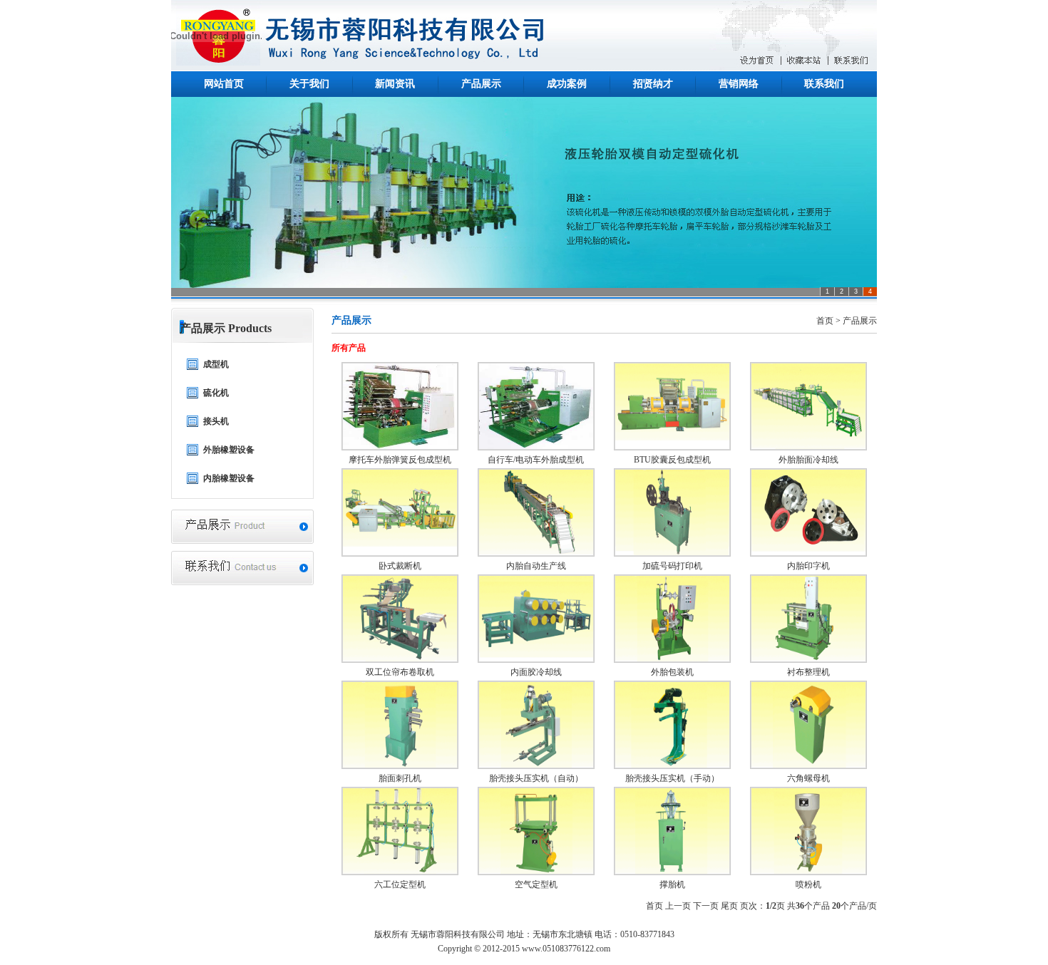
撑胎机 (672, 884)
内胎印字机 (808, 566)
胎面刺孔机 (400, 778)
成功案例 (567, 83)
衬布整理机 (808, 672)
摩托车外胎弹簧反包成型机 (400, 460)
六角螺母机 (808, 778)
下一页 (706, 906)
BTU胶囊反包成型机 (672, 460)
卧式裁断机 (400, 566)
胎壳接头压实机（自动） (536, 778)
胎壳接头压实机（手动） (672, 778)
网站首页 (224, 83)
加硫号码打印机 (672, 566)
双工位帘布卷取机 (400, 672)
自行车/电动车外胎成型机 (536, 460)
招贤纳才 (653, 83)
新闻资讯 (395, 83)
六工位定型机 (400, 884)
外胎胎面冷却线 (808, 460)
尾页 (729, 906)
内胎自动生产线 (536, 566)
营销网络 (739, 83)
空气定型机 (536, 884)
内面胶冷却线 (536, 672)
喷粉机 (808, 884)
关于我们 (309, 83)
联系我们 (824, 83)
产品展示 (481, 83)
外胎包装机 (672, 672)
